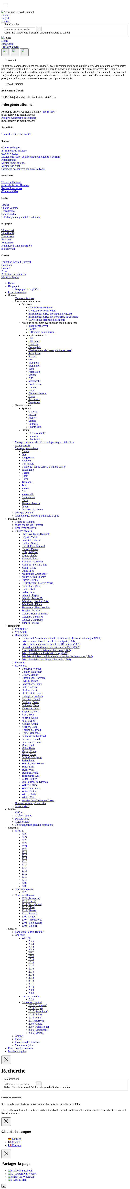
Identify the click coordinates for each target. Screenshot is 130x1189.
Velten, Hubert (29, 778)
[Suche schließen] (6, 1060)
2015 (24, 864)
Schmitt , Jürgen (30, 595)
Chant (25, 475)
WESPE (19, 830)
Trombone (33, 365)
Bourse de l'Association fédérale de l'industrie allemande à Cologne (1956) (61, 638)
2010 (24, 879)
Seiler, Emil (28, 766)
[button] (5, 5)
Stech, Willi (28, 769)
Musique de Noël (10, 165)
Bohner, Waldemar (32, 671)
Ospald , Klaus (30, 579)
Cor (30, 359)
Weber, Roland (30, 784)
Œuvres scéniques (10, 147)
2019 (24, 852)
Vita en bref (7, 230)
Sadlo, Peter (28, 760)
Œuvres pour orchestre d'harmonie (46, 319)
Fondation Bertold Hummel (16, 261)
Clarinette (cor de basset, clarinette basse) (50, 350)
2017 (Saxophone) (31, 904)
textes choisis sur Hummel (15, 185)
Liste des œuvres (10, 46)
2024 (24, 837)
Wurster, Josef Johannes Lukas (38, 800)
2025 (24, 833)
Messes (32, 414)
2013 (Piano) (29, 910)
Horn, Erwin (28, 714)
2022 (24, 843)
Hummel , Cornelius (32, 561)
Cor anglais (34, 347)
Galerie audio (8, 214)
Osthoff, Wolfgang (32, 757)
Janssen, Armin (30, 717)
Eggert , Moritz (30, 537)
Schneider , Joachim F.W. (35, 601)
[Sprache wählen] (24, 52)
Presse (4, 271)
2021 (24, 846)
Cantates (33, 423)
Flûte (31, 338)
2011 (24, 876)
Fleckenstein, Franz (32, 693)
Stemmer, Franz (30, 772)
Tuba (31, 368)
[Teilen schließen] (6, 1154)
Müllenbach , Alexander (34, 573)
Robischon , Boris (31, 586)
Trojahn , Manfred (31, 610)
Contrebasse (34, 384)
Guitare (32, 387)
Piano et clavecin (37, 393)
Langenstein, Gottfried (34, 736)
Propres (32, 417)
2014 (24, 867)
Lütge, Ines (28, 570)
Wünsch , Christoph (32, 619)
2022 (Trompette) (31, 898)
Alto (30, 377)
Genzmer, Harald (31, 699)
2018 (24, 855)
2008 (24, 885)
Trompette (33, 362)
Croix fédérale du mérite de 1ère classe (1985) (46, 650)
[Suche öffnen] (15, 52)
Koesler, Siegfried (31, 729)
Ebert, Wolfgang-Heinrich (35, 534)
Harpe (31, 390)
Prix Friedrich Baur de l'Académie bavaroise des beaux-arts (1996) (57, 656)
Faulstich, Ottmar (31, 540)
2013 (24, 870)
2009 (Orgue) (29, 916)
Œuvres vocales (9, 153)
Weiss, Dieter (29, 791)
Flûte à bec (34, 341)
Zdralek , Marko (30, 622)
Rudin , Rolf (28, 589)
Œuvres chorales (37, 433)
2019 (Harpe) (29, 901)
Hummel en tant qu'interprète (16, 245)
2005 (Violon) (29, 925)
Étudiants (6, 239)
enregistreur (28, 457)
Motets (32, 420)
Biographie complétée (26, 289)
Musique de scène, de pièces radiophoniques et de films (30, 156)
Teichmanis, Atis (30, 775)
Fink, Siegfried (30, 687)
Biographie (7, 43)
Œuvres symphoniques (40, 307)
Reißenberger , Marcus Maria (37, 582)
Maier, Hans (28, 748)
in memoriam (8, 248)
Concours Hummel (25, 895)
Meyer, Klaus (29, 751)
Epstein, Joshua (30, 680)
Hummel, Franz (30, 558)
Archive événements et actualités (18, 117)
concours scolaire (24, 889)
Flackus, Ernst (29, 690)
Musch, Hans (29, 754)
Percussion (34, 371)
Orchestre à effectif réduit (42, 310)
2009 (24, 882)
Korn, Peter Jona (31, 732)
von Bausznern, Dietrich (35, 781)
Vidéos (5, 204)
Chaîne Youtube (9, 207)
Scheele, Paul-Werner (33, 763)
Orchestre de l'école (32, 509)
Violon (32, 374)
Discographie (8, 210)
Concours (6, 265)
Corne (25, 478)
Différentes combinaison (41, 332)
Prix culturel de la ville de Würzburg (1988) (45, 653)
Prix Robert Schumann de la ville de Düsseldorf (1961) (51, 644)
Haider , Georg (30, 543)
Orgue (31, 396)
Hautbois (33, 344)
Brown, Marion (30, 674)
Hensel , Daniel (30, 549)
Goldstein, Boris (30, 705)
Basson (32, 356)
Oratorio (32, 411)
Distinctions (7, 236)
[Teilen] (5, 52)
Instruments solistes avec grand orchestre (50, 313)
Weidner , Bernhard (32, 616)
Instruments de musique (14, 150)
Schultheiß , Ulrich (32, 604)
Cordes (32, 328)
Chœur (25, 451)
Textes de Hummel (11, 182)
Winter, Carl (28, 797)
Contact (5, 268)
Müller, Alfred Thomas (34, 576)
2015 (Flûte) (28, 907)
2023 (24, 840)
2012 (24, 873)
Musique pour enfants (13, 162)
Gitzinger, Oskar (30, 702)
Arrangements (8, 159)
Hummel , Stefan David (34, 564)
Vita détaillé (7, 233)
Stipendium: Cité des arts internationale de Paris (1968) (51, 647)
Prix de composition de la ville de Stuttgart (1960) (48, 641)
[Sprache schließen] (6, 1121)
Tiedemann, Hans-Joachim (36, 607)
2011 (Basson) (29, 913)
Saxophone (34, 353)
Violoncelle (34, 381)
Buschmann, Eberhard (34, 677)
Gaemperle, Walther (32, 696)
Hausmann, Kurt (30, 708)
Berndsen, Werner (31, 668)
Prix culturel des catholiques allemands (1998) (46, 659)
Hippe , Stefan (29, 555)
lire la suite (49, 111)
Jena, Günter (28, 720)
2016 (24, 861)
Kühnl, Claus (29, 567)
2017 (24, 858)
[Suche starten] (38, 29)
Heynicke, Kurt (30, 711)
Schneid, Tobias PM (32, 598)
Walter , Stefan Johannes (35, 613)
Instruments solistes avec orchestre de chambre (53, 316)
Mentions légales (10, 277)
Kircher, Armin (30, 723)
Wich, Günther (29, 794)
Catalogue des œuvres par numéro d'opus (23, 168)
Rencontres (7, 242)
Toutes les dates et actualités (16, 134)
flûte (24, 454)
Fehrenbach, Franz (32, 683)
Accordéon (34, 399)
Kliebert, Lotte (29, 726)
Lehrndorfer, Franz (32, 742)
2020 (24, 849)
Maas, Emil (28, 745)
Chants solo (34, 426)
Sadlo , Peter (28, 592)
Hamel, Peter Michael (33, 546)
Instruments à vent (38, 325)
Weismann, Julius (31, 788)
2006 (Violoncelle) (32, 922)
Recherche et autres (11, 188)
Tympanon (34, 402)
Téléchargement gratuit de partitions (20, 217)
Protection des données (13, 274)
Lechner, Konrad (31, 739)
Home (4, 40)
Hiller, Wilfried (30, 552)
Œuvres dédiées (9, 191)
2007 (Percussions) (32, 919)
